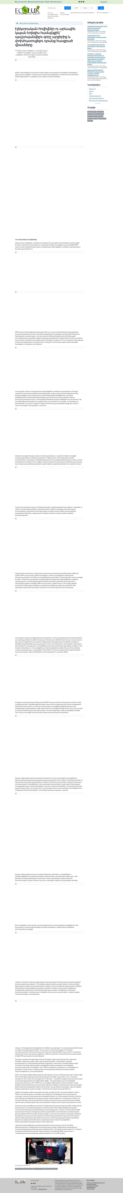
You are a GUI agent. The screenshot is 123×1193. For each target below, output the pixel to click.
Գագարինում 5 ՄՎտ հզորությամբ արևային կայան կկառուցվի (96, 37)
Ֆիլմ (48, 2)
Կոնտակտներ (90, 1188)
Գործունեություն (91, 1187)
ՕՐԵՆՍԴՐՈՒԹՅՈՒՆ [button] (102, 12)
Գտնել (67, 8)
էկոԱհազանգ (57, 2)
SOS (90, 93)
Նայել (101, 8)
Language (103, 2)
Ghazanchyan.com (42, 1189)
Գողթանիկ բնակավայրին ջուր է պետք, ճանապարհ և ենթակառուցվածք (97, 28)
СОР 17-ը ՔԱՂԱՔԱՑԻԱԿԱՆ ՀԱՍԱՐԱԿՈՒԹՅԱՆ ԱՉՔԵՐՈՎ (53, 15)
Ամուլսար (92, 89)
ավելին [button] (98, 103)
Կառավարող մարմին (92, 1185)
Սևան (91, 91)
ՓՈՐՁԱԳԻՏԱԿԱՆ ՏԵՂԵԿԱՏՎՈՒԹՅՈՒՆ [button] (82, 12)
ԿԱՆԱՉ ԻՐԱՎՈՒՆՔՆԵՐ (64, 13)
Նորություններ (22, 2)
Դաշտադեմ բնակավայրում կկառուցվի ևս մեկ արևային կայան (96, 46)
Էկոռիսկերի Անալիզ (37, 2)
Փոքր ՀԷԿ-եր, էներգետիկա (29, 23)
